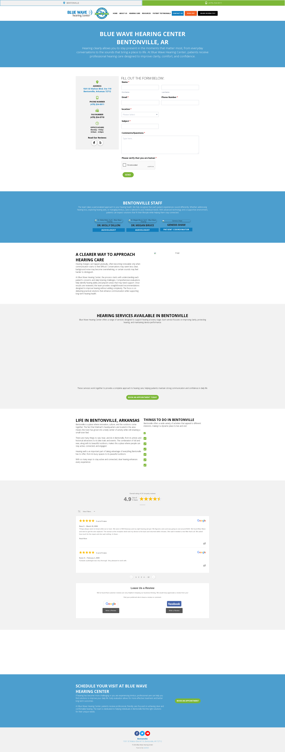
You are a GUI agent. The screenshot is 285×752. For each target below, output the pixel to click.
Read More (83, 538)
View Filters (87, 511)
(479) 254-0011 (97, 104)
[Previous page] (131, 577)
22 (148, 577)
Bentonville (142, 739)
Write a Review (111, 610)
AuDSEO (146, 748)
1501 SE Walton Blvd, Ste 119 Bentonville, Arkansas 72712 (97, 90)
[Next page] (153, 577)
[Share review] (204, 544)
